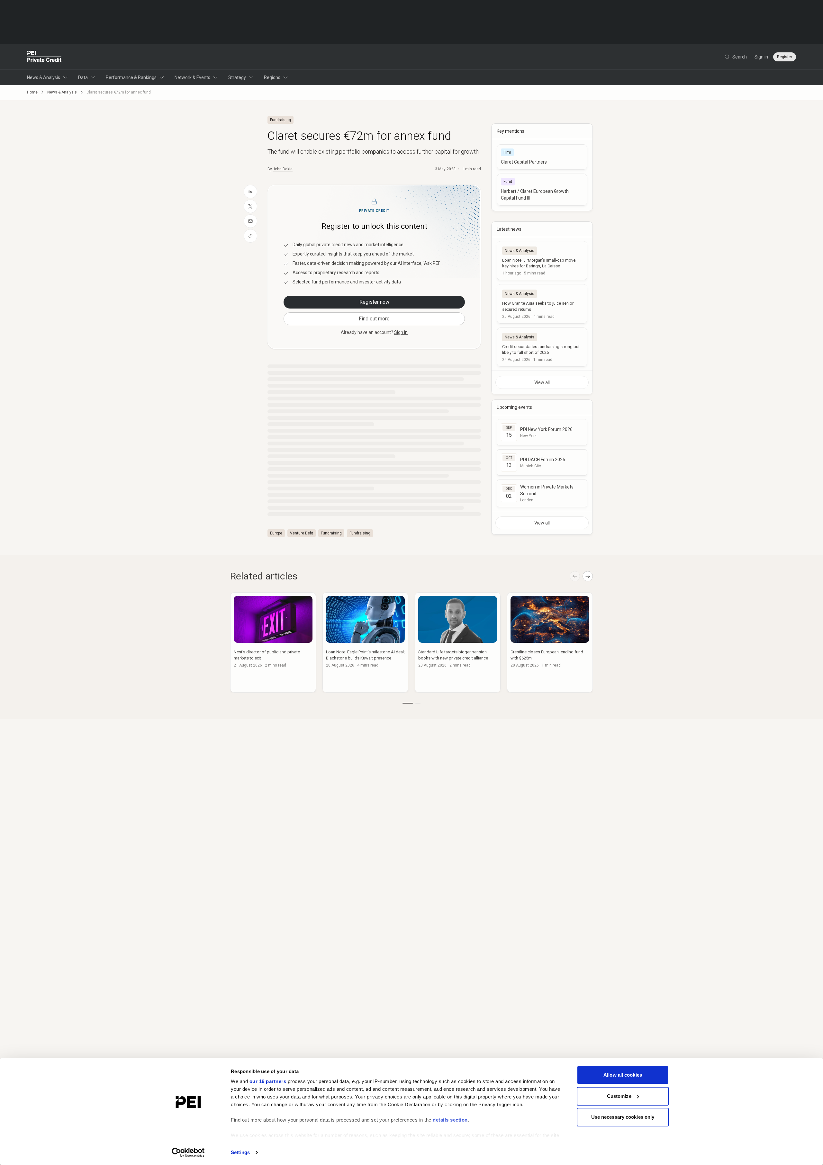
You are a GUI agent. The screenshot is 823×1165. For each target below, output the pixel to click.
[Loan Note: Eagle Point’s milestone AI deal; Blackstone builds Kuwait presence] (365, 642)
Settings (240, 1152)
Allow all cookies (622, 1075)
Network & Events (192, 77)
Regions (272, 77)
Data (83, 77)
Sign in (761, 56)
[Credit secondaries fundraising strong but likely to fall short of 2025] (542, 347)
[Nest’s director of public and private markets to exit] (273, 642)
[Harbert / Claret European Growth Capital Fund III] (542, 189)
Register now (374, 302)
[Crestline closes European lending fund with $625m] (549, 642)
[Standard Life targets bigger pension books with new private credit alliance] (457, 642)
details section (450, 1120)
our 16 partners (267, 1081)
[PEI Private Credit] (44, 57)
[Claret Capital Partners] (542, 157)
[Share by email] (250, 221)
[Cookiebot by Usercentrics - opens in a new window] (188, 1152)
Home (32, 92)
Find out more (374, 319)
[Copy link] (250, 236)
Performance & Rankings (131, 77)
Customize (619, 1096)
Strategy (237, 77)
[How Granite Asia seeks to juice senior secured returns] (542, 303)
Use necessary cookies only (623, 1117)
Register (784, 57)
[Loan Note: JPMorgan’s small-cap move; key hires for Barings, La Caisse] (542, 260)
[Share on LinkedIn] (250, 191)
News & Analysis (43, 77)
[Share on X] (250, 206)
